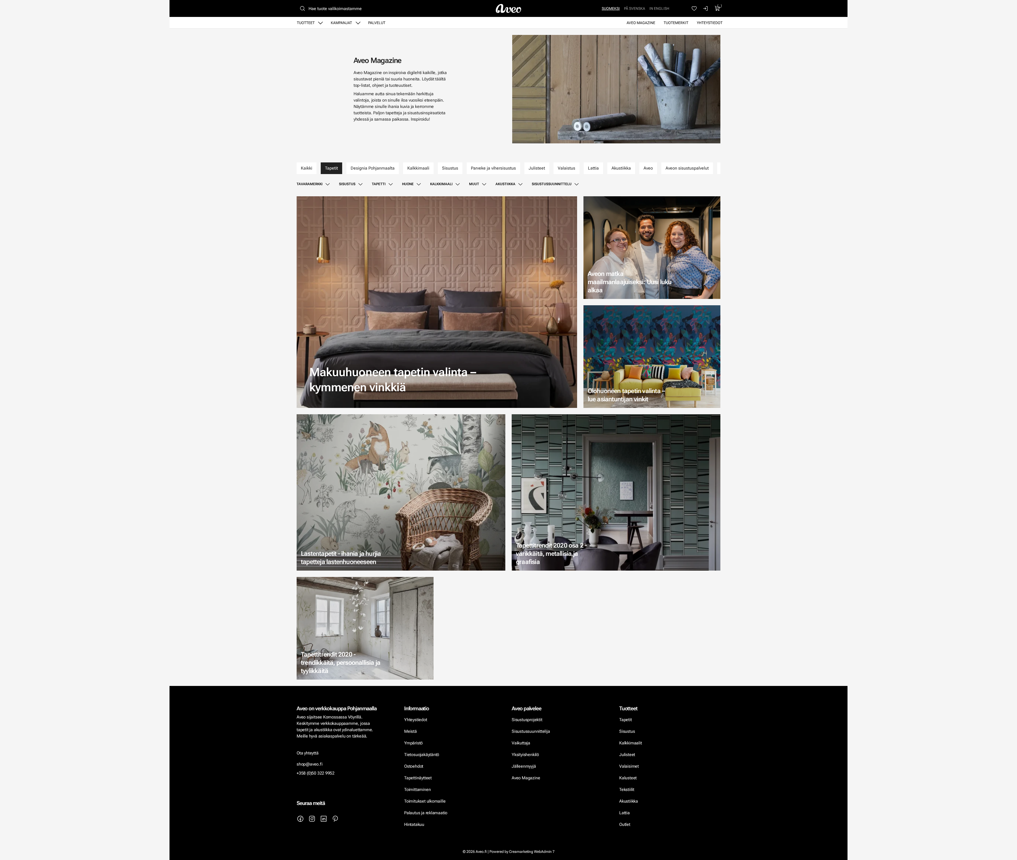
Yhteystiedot (709, 23)
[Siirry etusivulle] (508, 8)
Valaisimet (629, 766)
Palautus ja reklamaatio (425, 812)
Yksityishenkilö (525, 754)
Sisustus (450, 168)
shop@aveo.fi (310, 764)
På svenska (634, 8)
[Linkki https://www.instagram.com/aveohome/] (312, 819)
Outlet (625, 824)
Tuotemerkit (676, 23)
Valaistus (566, 168)
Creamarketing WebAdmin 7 (532, 851)
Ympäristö (413, 742)
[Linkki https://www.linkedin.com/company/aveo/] (323, 819)
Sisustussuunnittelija (531, 731)
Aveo (648, 168)
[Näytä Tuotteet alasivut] (320, 22)
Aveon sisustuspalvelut (687, 168)
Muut (474, 184)
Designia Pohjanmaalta (373, 168)
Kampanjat (341, 23)
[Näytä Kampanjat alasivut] (358, 22)
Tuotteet (306, 23)
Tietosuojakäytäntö (421, 754)
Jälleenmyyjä (524, 766)
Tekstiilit (626, 789)
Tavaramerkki (310, 184)
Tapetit (331, 168)
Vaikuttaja (521, 742)
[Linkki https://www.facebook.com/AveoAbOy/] (300, 819)
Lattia (593, 168)
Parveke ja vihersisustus (493, 168)
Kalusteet (628, 777)
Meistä (410, 731)
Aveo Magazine (641, 23)
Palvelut (376, 23)
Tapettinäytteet (418, 777)
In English (659, 8)
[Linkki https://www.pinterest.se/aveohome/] (335, 819)
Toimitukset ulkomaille (424, 801)
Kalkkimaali (418, 168)
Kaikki (306, 168)
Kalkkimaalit (630, 742)
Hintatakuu (414, 824)
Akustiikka (621, 168)
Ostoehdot (414, 766)
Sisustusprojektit (527, 719)
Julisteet (537, 168)
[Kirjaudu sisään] (706, 8)
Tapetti (379, 184)
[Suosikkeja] (694, 8)
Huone (408, 184)
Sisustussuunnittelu (552, 184)
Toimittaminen (417, 789)
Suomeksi (611, 8)
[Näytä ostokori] (717, 8)
